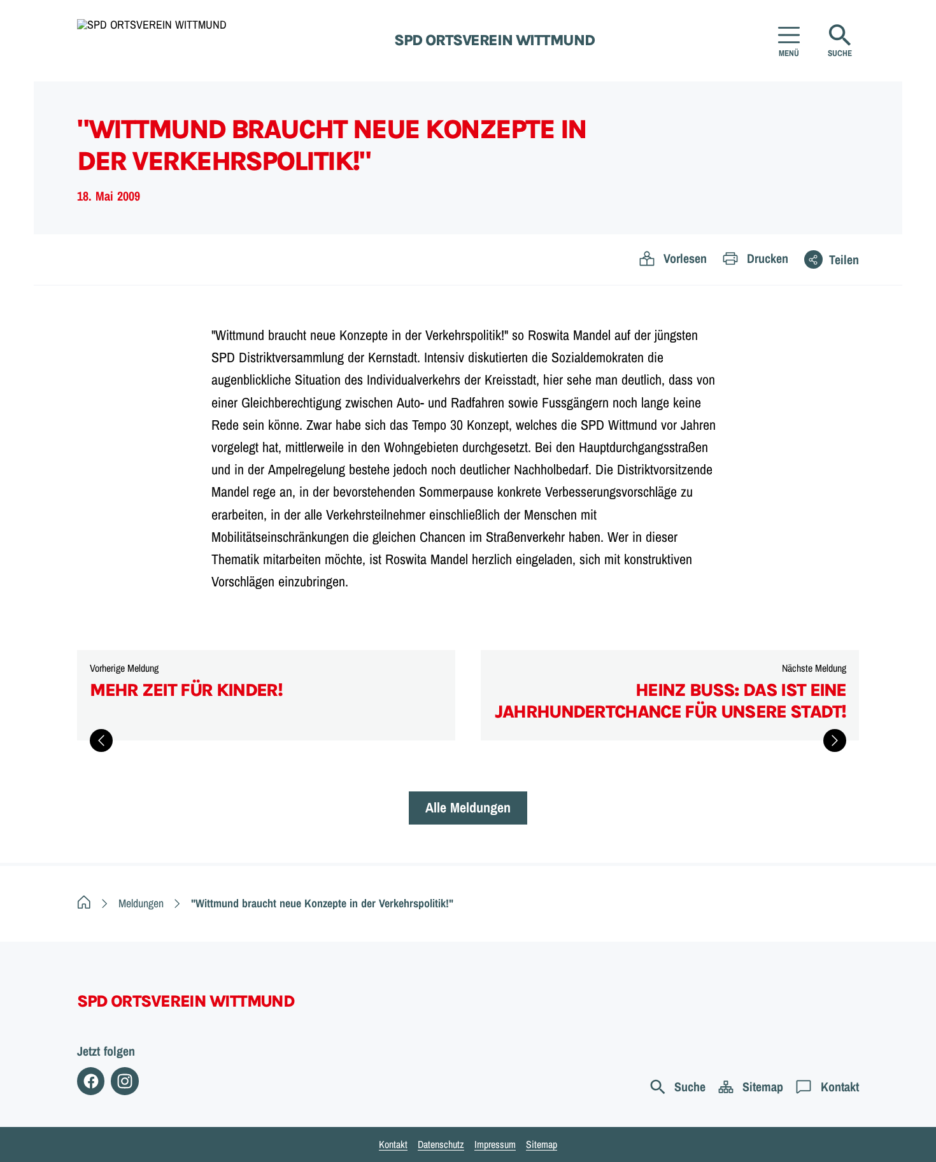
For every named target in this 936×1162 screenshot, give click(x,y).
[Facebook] (90, 1081)
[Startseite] (84, 903)
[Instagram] (124, 1081)
